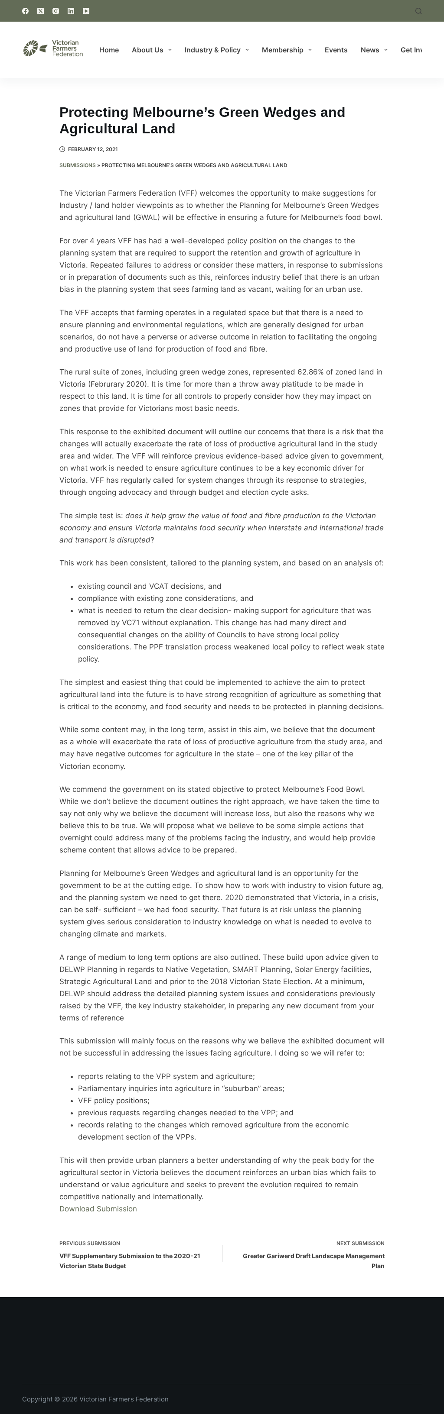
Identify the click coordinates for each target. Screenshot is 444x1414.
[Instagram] (55, 11)
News (370, 49)
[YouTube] (86, 11)
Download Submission (98, 1208)
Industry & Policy (213, 49)
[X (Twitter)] (40, 11)
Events (336, 49)
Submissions (77, 165)
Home (109, 49)
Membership (283, 49)
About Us (147, 49)
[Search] (418, 11)
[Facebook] (25, 11)
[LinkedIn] (71, 11)
